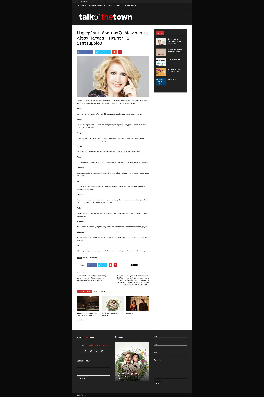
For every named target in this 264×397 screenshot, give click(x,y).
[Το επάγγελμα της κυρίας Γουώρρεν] (113, 303)
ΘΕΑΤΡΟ (81, 6)
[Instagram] (98, 1)
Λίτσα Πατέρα (93, 257)
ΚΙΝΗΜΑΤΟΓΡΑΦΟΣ (96, 6)
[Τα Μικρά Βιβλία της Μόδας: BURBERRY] (161, 52)
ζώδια (85, 257)
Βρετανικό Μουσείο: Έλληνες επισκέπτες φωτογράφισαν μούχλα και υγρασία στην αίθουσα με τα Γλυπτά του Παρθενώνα (91, 278)
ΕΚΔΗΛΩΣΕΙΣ (129, 6)
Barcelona (129, 313)
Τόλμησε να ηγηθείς (174, 59)
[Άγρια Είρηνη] (161, 81)
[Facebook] (95, 1)
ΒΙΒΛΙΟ (119, 6)
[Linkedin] (102, 1)
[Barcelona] (137, 303)
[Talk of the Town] (132, 16)
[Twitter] (105, 1)
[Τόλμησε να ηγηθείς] (161, 62)
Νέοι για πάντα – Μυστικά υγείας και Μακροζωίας (174, 41)
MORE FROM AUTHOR (101, 292)
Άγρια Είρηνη (172, 79)
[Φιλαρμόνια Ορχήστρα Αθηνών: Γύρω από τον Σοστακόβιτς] (88, 303)
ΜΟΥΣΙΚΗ (111, 6)
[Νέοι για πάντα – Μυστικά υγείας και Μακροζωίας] (161, 41)
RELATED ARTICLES (84, 292)
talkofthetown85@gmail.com (97, 345)
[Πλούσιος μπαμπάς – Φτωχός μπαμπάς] (161, 72)
